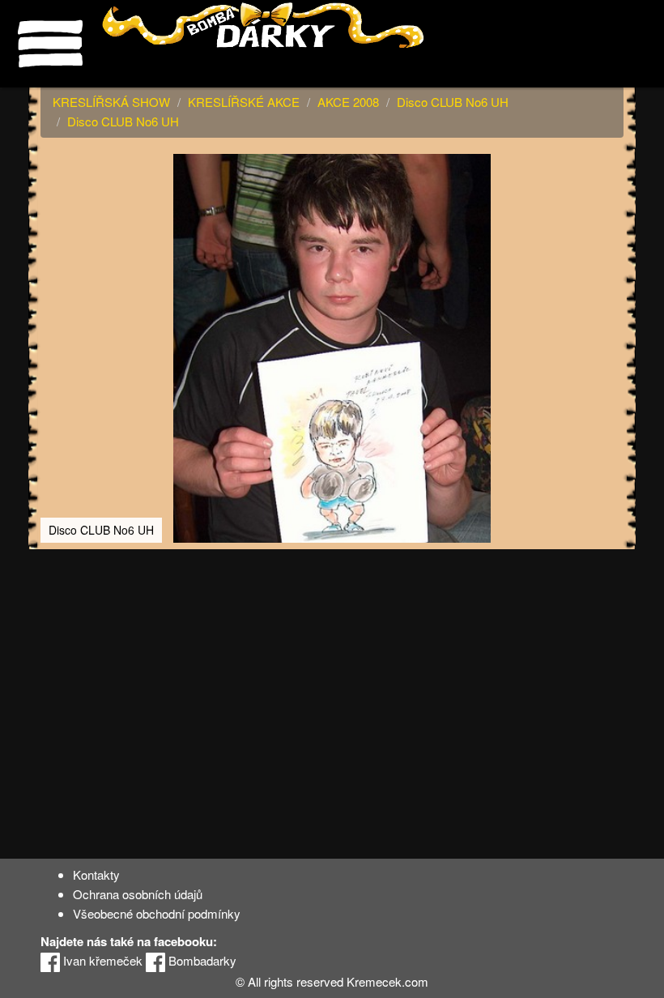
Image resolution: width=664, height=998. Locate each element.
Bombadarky (200, 960)
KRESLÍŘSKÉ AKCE (244, 101)
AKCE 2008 (348, 101)
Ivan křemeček (101, 960)
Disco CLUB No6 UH (453, 101)
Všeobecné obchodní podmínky (156, 913)
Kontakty (96, 874)
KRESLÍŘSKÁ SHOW (111, 101)
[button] (609, 168)
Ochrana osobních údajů (137, 893)
